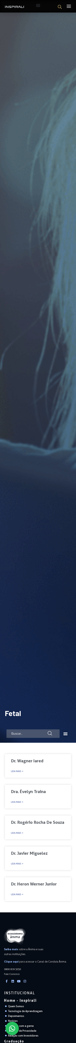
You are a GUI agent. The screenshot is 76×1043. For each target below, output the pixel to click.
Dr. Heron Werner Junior (34, 883)
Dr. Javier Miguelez (29, 853)
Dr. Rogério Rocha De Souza (37, 822)
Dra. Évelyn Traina (28, 791)
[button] (65, 733)
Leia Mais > (17, 771)
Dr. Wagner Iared (27, 760)
